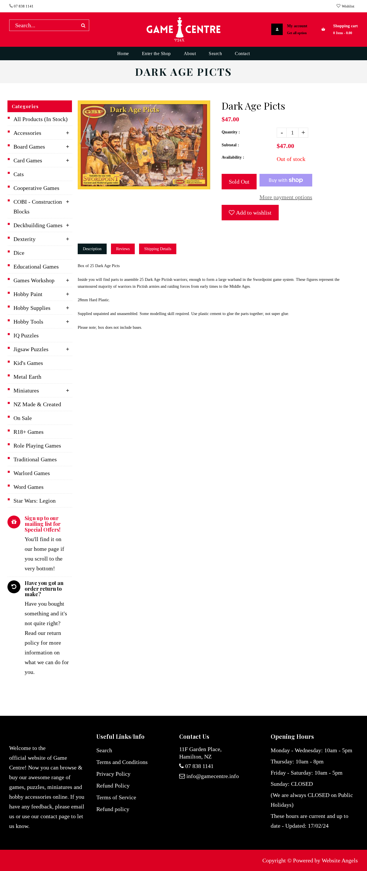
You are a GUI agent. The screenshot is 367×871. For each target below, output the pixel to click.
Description (92, 249)
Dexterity (24, 239)
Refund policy (112, 809)
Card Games (27, 160)
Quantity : (231, 132)
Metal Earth (27, 377)
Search (104, 750)
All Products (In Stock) (40, 119)
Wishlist (348, 6)
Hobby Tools (28, 321)
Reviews (123, 249)
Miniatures (26, 390)
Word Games (28, 487)
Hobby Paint (27, 294)
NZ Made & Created (37, 404)
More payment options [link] (285, 197)
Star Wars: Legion (34, 500)
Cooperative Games (36, 188)
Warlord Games (31, 473)
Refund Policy (113, 785)
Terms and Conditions (122, 762)
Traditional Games (35, 459)
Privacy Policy (113, 774)
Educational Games (36, 266)
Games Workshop (33, 280)
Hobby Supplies (31, 308)
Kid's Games (28, 363)
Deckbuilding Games (38, 225)
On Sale (22, 418)
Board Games (29, 146)
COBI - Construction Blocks (37, 207)
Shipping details (157, 249)
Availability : (233, 157)
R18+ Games (28, 432)
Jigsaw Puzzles (30, 349)
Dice (18, 253)
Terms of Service (116, 797)
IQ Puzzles (26, 335)
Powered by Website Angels (325, 860)
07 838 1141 (23, 6)
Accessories (27, 133)
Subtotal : (230, 145)
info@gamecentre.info (212, 776)
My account (297, 26)
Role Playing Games (37, 445)
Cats (18, 174)
